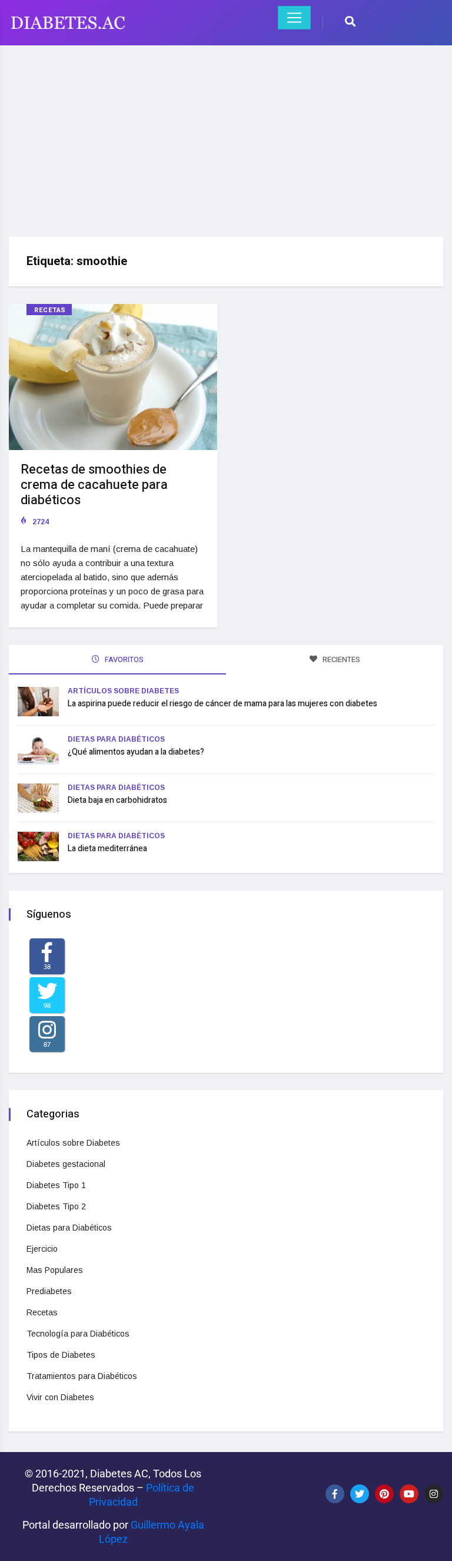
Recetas (50, 310)
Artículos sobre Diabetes (123, 691)
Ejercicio (42, 1249)
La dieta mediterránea (107, 848)
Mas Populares (54, 1270)
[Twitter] (359, 1493)
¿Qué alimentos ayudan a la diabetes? (136, 752)
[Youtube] (409, 1493)
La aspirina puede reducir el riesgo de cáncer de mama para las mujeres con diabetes (222, 703)
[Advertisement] (226, 136)
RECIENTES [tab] (340, 659)
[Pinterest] (384, 1493)
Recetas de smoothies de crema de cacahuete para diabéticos (94, 485)
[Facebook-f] (334, 1493)
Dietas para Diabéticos (116, 739)
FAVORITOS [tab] (123, 659)
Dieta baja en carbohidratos (117, 800)
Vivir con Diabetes (60, 1397)
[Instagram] (433, 1493)
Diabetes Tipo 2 (56, 1206)
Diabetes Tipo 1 (56, 1185)
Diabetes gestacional (65, 1164)
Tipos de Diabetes (60, 1355)
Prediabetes (49, 1291)
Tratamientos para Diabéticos (81, 1376)
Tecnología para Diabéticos (77, 1333)
